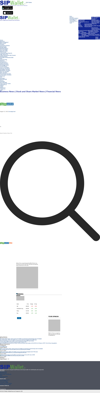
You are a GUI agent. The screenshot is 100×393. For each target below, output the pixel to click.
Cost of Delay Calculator (94, 35)
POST (19, 318)
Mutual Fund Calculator (93, 34)
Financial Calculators (83, 30)
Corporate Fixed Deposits (90, 23)
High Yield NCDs (88, 24)
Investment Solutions (74, 18)
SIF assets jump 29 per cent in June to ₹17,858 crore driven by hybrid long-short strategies (21, 338)
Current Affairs (73, 20)
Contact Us (72, 22)
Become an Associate (5, 384)
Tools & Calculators (74, 21)
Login (71, 22)
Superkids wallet (95, 23)
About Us (71, 17)
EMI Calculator (91, 33)
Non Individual (85, 33)
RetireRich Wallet (95, 21)
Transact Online (4, 382)
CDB (21, 391)
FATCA (80, 33)
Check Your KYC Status (6, 383)
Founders (93, 19)
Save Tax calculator (93, 32)
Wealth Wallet (95, 20)
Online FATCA (81, 37)
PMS (79, 23)
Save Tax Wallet (95, 22)
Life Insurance (94, 27)
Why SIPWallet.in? (95, 17)
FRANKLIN (97, 39)
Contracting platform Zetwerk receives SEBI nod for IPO (13, 342)
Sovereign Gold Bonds (5, 374)
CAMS (96, 38)
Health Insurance (95, 28)
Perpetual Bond (88, 26)
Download (80, 31)
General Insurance (95, 29)
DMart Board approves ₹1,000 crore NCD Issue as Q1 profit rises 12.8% (17, 341)
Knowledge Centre (73, 19)
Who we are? (94, 18)
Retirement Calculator (93, 31)
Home (71, 16)
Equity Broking (80, 25)
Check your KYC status (83, 36)
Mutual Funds (81, 20)
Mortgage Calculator (93, 30)
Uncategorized (11, 111)
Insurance (80, 26)
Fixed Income (81, 21)
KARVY (97, 37)
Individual (84, 32)
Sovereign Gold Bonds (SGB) (83, 22)
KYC (79, 32)
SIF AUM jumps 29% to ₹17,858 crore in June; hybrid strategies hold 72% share (18, 339)
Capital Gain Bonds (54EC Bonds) (92, 25)
